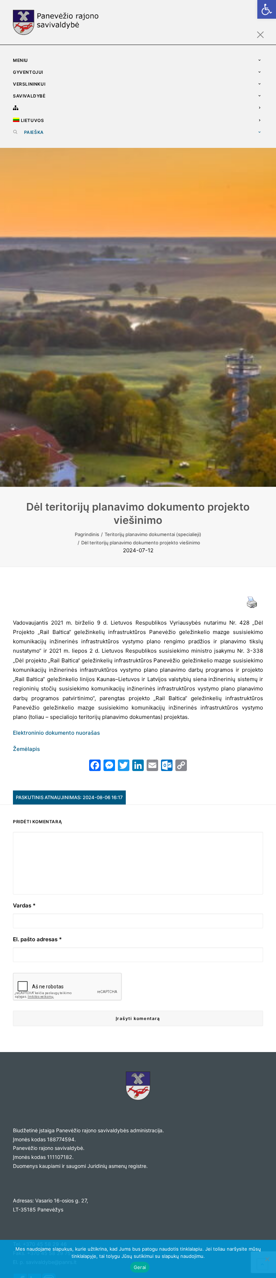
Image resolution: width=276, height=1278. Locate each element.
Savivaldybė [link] (29, 96)
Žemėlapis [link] (26, 749)
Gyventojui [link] (28, 72)
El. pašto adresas (37, 939)
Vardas (24, 905)
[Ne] (267, 1259)
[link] (266, 9)
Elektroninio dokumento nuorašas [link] (56, 732)
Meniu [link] (20, 60)
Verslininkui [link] (29, 84)
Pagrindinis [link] (87, 534)
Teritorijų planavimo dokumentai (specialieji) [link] (153, 534)
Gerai (140, 1267)
